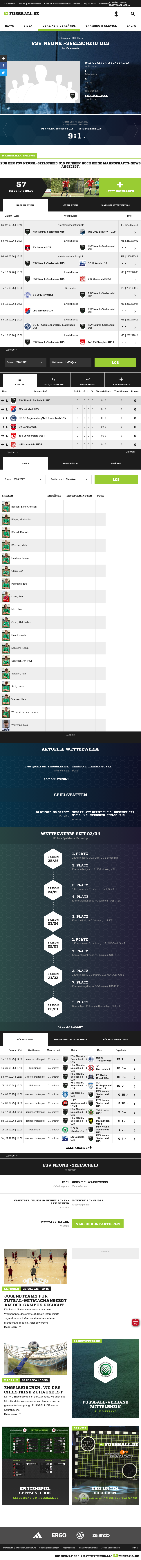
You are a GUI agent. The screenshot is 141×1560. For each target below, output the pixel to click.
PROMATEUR (10, 4)
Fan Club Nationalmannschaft (57, 4)
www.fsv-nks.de (55, 1221)
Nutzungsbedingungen (49, 1548)
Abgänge (116, 463)
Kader (25, 463)
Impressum (8, 1548)
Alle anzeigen (69, 1027)
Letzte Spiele (71, 205)
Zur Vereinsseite (70, 48)
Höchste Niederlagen (116, 1039)
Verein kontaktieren (98, 1223)
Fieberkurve (87, 385)
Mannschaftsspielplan (115, 205)
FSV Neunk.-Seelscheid (70, 1165)
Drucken (130, 451)
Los (115, 362)
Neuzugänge (70, 463)
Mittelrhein (77, 38)
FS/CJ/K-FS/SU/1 (56, 779)
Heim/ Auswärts (54, 385)
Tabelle (19, 385)
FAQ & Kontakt (89, 4)
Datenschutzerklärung (26, 1548)
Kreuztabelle (121, 385)
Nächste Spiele (25, 205)
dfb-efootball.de (34, 4)
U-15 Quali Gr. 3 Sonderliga (107, 62)
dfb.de (22, 4)
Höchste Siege (25, 1039)
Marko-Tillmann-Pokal (92, 766)
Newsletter (104, 4)
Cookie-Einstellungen (110, 1548)
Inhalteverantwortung (88, 1548)
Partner (76, 4)
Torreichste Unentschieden (70, 1039)
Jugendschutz (69, 1548)
